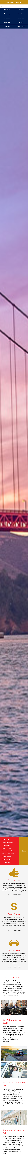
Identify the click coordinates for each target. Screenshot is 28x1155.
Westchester (7, 22)
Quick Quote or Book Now (14, 2)
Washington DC (21, 26)
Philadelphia (7, 26)
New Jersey (7, 14)
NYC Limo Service (7, 6)
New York (21, 14)
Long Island (21, 9)
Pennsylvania (7, 18)
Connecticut (7, 9)
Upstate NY (21, 18)
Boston (21, 22)
